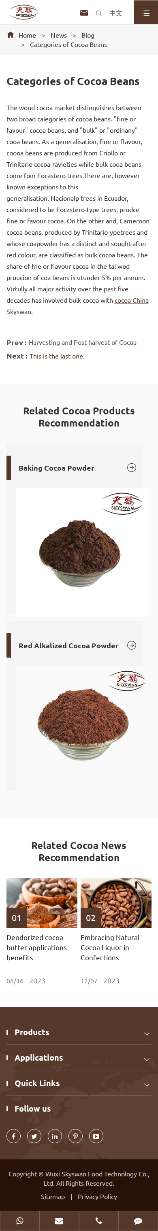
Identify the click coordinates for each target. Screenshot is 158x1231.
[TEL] (98, 1222)
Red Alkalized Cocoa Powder (78, 645)
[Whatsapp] (19, 1222)
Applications (39, 1057)
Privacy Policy (97, 1196)
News (59, 35)
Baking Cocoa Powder (78, 467)
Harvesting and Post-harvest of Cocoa (83, 342)
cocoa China (132, 300)
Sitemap (53, 1196)
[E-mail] (59, 1222)
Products (32, 1032)
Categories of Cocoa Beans (68, 44)
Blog (87, 35)
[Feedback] (138, 1222)
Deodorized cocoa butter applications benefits (36, 947)
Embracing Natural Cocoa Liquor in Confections (110, 947)
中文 (115, 12)
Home (27, 35)
